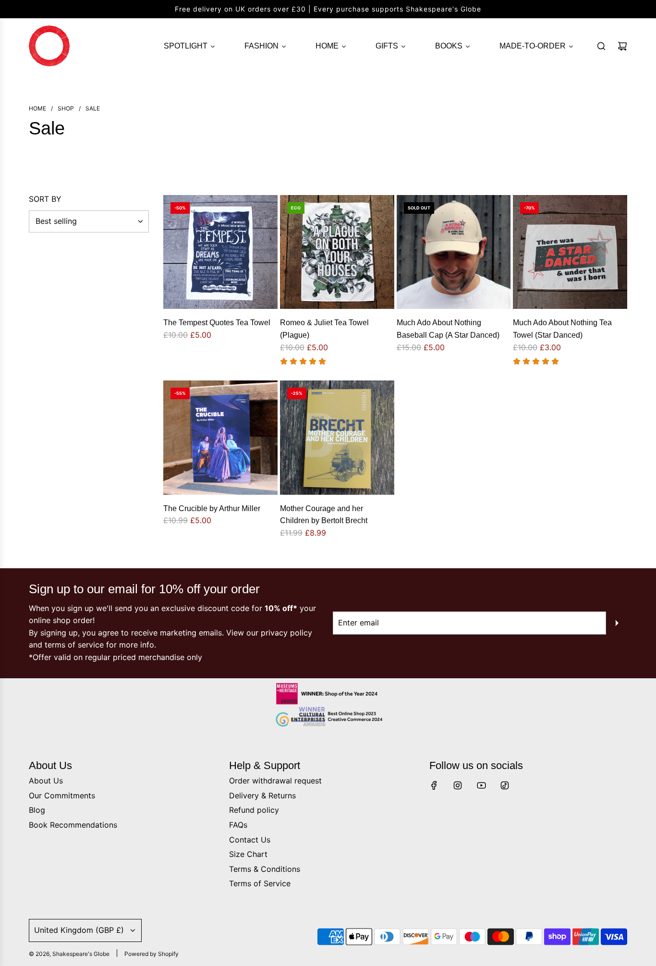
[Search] (601, 46)
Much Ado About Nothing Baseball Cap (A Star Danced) (448, 328)
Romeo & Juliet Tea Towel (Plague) (324, 328)
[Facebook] (434, 785)
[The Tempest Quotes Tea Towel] (220, 252)
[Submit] (616, 623)
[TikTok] (504, 785)
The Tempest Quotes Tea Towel (216, 322)
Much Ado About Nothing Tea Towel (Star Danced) (562, 328)
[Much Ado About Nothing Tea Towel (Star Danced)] (570, 252)
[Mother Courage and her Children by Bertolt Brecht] (337, 437)
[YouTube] (481, 785)
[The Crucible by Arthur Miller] (220, 437)
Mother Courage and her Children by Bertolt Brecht (323, 514)
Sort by (45, 199)
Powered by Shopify (151, 953)
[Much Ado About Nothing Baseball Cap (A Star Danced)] (454, 252)
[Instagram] (457, 785)
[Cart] (622, 46)
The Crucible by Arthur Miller (211, 508)
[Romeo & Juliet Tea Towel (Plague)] (337, 252)
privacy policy (286, 632)
